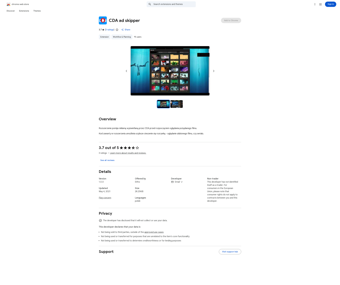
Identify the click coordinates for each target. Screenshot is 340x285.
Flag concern (105, 198)
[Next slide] (213, 71)
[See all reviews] (107, 160)
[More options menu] (315, 4)
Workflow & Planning (122, 37)
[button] (320, 4)
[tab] (11, 10)
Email (177, 182)
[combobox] (175, 4)
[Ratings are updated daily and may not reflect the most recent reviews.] (117, 29)
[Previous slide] (126, 71)
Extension (104, 37)
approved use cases (154, 232)
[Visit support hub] (230, 252)
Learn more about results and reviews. (128, 153)
